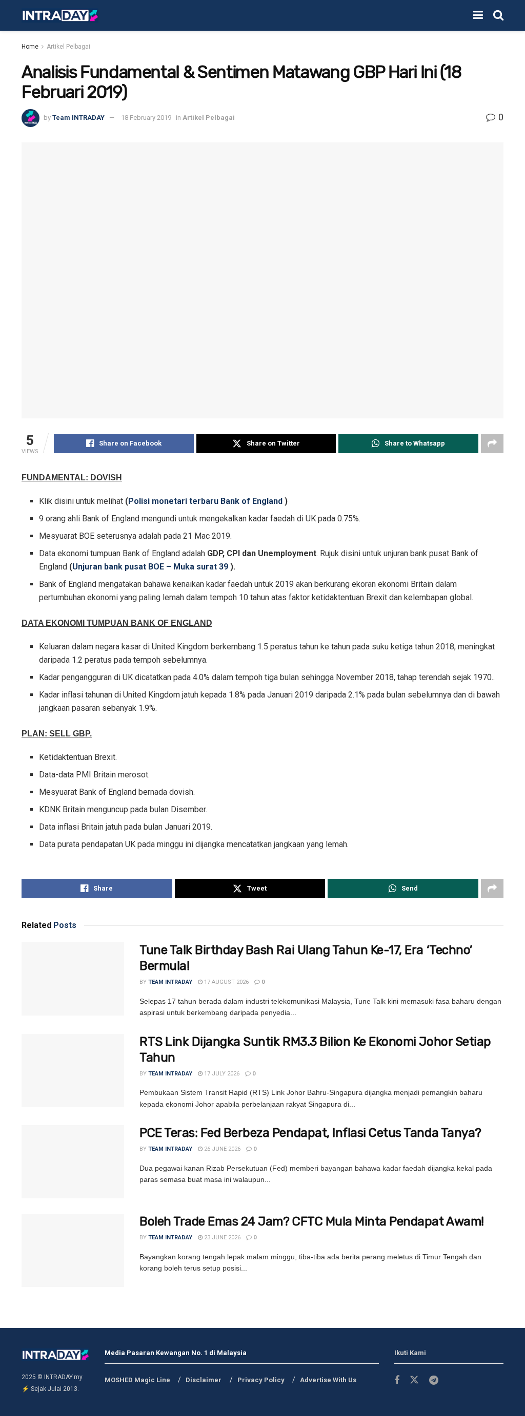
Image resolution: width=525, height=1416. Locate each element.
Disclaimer (203, 1380)
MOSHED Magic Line (137, 1380)
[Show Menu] (478, 15)
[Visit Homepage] (60, 15)
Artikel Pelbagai (68, 46)
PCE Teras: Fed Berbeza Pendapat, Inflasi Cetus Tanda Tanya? (310, 1133)
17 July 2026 (221, 1073)
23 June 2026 (221, 1237)
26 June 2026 (221, 1149)
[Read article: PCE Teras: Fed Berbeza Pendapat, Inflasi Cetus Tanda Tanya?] (73, 1161)
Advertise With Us (328, 1380)
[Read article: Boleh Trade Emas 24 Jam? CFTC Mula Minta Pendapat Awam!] (73, 1250)
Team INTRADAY (78, 117)
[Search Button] (498, 15)
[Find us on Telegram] (433, 1380)
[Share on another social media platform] (492, 443)
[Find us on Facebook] (396, 1380)
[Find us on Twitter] (414, 1380)
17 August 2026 (226, 982)
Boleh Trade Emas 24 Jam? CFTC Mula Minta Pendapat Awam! (311, 1221)
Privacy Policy (261, 1380)
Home (30, 46)
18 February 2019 (146, 117)
